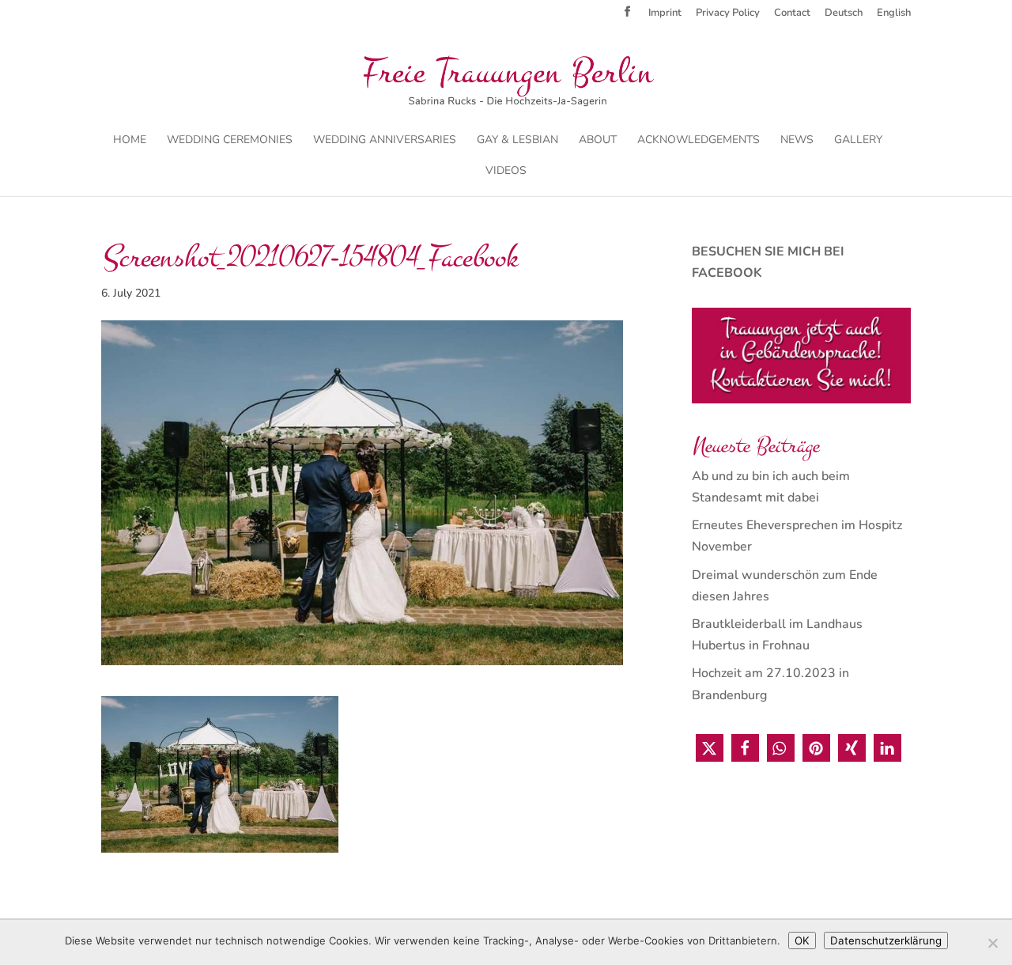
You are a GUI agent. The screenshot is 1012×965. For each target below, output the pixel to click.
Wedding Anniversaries (384, 140)
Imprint (665, 14)
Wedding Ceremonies (230, 140)
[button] (709, 748)
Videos (506, 171)
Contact (792, 14)
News (797, 140)
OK (802, 940)
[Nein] (992, 943)
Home (129, 140)
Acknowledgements (698, 140)
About (598, 140)
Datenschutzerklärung (886, 940)
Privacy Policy (728, 14)
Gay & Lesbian (517, 140)
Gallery (858, 140)
